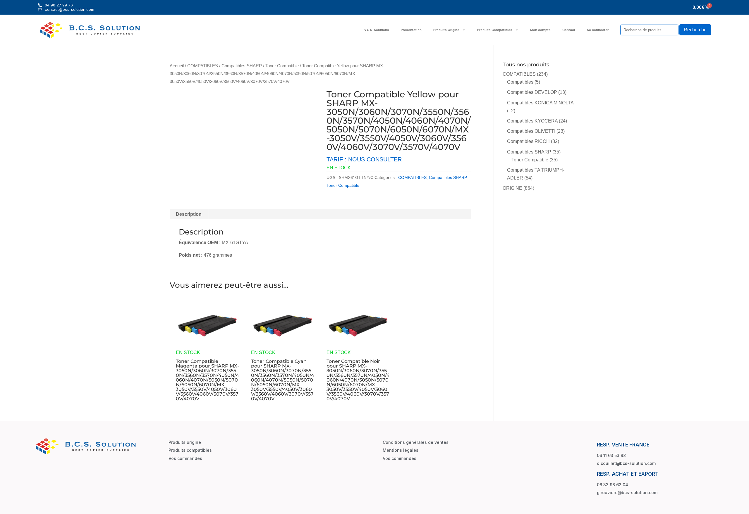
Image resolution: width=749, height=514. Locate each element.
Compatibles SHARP (241, 65)
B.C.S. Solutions (376, 30)
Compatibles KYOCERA (532, 120)
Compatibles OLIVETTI (531, 131)
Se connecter (598, 30)
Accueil (177, 65)
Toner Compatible (282, 65)
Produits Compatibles (494, 30)
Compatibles (520, 82)
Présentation (411, 30)
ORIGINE (512, 188)
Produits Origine (446, 30)
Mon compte (540, 30)
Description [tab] (189, 214)
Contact (568, 30)
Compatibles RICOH (528, 141)
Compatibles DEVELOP (532, 92)
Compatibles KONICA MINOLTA (540, 102)
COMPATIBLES (202, 65)
